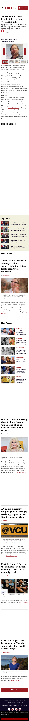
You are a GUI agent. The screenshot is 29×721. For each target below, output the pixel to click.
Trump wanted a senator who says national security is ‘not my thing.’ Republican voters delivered (14, 266)
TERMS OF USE (16, 706)
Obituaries (19, 328)
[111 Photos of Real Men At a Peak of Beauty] (8, 360)
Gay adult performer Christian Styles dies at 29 (21, 333)
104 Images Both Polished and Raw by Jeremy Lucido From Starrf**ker (21, 352)
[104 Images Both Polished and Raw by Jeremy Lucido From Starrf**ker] (8, 350)
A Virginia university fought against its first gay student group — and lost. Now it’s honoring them (14, 513)
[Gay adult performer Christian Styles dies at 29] (8, 331)
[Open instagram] (20, 709)
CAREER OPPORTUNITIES (20, 700)
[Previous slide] (4, 51)
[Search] (16, 8)
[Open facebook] (9, 709)
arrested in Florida (13, 108)
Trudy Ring (9, 30)
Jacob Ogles (5, 520)
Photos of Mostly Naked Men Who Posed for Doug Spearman (21, 343)
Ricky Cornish (5, 575)
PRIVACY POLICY (19, 703)
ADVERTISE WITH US (10, 703)
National (18, 367)
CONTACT (6, 700)
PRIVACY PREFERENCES (7, 706)
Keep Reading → (21, 472)
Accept (14, 718)
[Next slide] (25, 51)
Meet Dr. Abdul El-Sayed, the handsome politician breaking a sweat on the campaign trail (13, 568)
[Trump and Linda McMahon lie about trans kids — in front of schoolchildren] (5, 229)
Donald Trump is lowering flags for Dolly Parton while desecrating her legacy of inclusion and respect (14, 425)
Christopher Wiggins (6, 275)
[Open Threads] (16, 709)
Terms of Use (6, 714)
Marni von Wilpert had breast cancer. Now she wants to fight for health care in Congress (13, 644)
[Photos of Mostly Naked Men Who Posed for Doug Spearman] (8, 341)
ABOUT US (11, 700)
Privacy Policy (24, 712)
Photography (20, 338)
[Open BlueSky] (12, 709)
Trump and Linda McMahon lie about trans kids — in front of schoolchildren (19, 230)
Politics (8, 12)
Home (2, 12)
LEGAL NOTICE (24, 706)
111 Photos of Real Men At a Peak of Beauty (21, 361)
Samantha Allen (6, 434)
